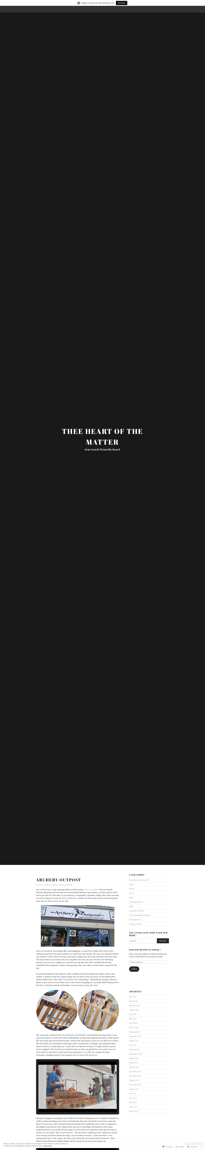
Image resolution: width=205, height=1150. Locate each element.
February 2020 (134, 1032)
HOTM (69, 884)
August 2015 (134, 1089)
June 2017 (133, 1045)
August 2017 (134, 1041)
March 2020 (133, 1027)
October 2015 (134, 1080)
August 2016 (134, 1058)
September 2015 (135, 1085)
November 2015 (135, 1076)
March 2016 (133, 1063)
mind (131, 897)
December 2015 (135, 1071)
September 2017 (135, 1036)
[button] (57, 1010)
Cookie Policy (47, 1146)
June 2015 (133, 1098)
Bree (61, 884)
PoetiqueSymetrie (136, 902)
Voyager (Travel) (135, 924)
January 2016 (134, 1067)
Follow (134, 969)
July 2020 (132, 1014)
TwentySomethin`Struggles (139, 915)
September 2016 (135, 1054)
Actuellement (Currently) (139, 880)
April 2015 (133, 1107)
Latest (131, 893)
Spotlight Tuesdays (136, 911)
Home (131, 884)
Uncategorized (134, 919)
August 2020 (134, 1010)
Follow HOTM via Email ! (145, 949)
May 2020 (133, 1019)
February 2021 (134, 1005)
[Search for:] (149, 940)
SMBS (131, 906)
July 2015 (132, 1093)
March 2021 (133, 1001)
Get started (121, 3)
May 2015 (133, 1102)
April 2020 (133, 1023)
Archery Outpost (91, 889)
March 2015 (133, 1111)
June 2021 (133, 997)
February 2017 (134, 1049)
